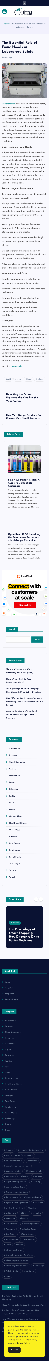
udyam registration (14, 1250)
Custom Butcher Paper (15, 1187)
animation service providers (18, 1166)
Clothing (36, 1182)
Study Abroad (28, 1234)
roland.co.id (16, 366)
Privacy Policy (11, 1000)
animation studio (13, 1171)
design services (12, 1197)
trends (20, 1245)
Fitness (25, 1213)
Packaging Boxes (28, 1229)
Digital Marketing (33, 1197)
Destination (14, 776)
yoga (8, 1276)
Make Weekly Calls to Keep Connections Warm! (23, 1305)
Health (38, 1213)
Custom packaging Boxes (17, 1192)
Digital (12, 782)
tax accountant (12, 1240)
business (38, 1176)
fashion (32, 1208)
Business (13, 755)
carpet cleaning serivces (16, 1182)
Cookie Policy (23, 1343)
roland (40, 379)
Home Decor (15, 830)
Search (12, 629)
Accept (14, 1350)
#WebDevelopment (24, 1155)
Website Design (12, 1271)
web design (39, 1266)
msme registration (31, 1224)
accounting (33, 1161)
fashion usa (11, 1213)
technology (30, 1240)
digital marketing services (17, 1203)
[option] (24, 927)
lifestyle (24, 1219)
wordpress (30, 1271)
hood (29, 379)
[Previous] (36, 899)
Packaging (10, 1229)
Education (13, 789)
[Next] (41, 899)
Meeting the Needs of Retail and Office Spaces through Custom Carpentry (21, 714)
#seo (8, 1155)
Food (11, 803)
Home (6, 24)
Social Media (15, 857)
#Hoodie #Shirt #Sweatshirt (31, 1150)
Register (9, 988)
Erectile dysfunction (14, 1208)
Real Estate (14, 843)
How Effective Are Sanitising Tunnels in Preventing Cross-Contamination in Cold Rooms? (24, 701)
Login (7, 982)
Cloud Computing (17, 762)
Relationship (15, 850)
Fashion (12, 796)
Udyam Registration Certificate (19, 1255)
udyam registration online (17, 1261)
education (38, 1203)
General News (15, 816)
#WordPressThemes (14, 1161)
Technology (7, 58)
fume (19, 379)
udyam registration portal (17, 1266)
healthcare (10, 1219)
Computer (13, 769)
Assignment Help (34, 1171)
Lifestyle (13, 837)
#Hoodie (9, 1150)
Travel (12, 877)
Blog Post (9, 994)
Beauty (25, 1176)
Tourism (12, 871)
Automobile (14, 749)
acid (9, 379)
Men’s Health (11, 1224)
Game (12, 810)
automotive (11, 1176)
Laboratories (8, 104)
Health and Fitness (18, 823)
